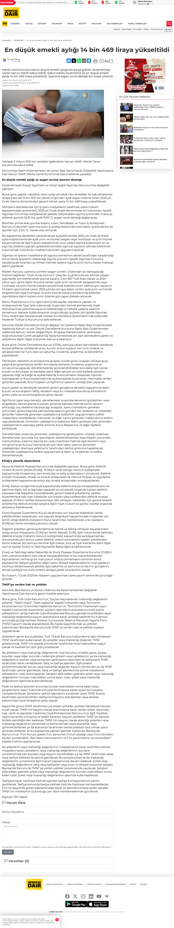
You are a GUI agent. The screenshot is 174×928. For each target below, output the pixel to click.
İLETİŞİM (143, 884)
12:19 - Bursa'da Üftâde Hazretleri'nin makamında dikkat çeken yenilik (42, 2)
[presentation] (68, 2)
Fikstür (146, 29)
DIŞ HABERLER (114, 23)
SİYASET (42, 23)
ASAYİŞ (28, 23)
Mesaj (6, 822)
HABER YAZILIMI (56, 912)
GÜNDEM (15, 23)
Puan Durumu (157, 29)
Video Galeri (126, 29)
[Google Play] (76, 904)
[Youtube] (98, 896)
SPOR (70, 23)
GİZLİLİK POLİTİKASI (54, 884)
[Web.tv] (106, 896)
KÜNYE (133, 884)
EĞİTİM (82, 23)
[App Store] (98, 904)
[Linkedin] (91, 896)
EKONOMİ (57, 23)
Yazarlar (117, 29)
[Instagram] (83, 896)
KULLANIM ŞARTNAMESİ (115, 884)
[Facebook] (67, 896)
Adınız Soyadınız (13, 811)
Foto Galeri (137, 29)
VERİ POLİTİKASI (94, 884)
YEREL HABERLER (137, 23)
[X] (75, 896)
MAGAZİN (96, 23)
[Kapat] (57, 920)
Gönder (8, 852)
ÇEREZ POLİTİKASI (75, 884)
